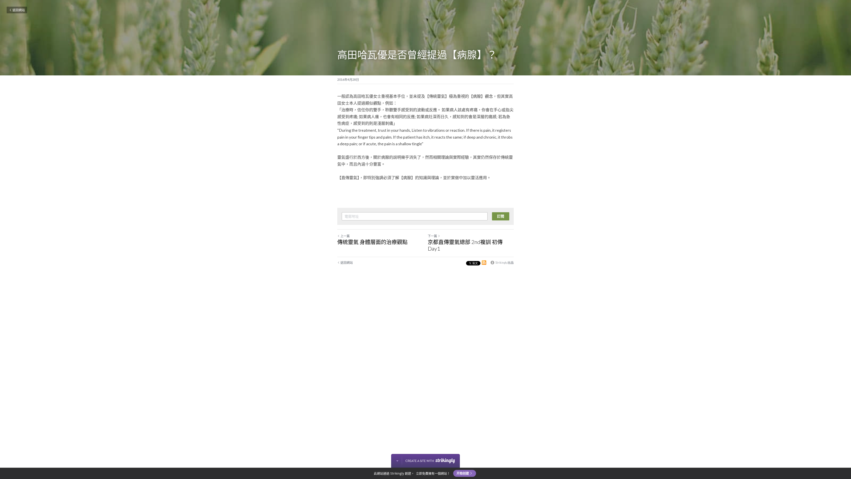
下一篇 (432, 236)
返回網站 (18, 10)
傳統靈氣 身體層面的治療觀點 (372, 242)
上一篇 (345, 236)
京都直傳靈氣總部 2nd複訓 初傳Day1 (465, 245)
